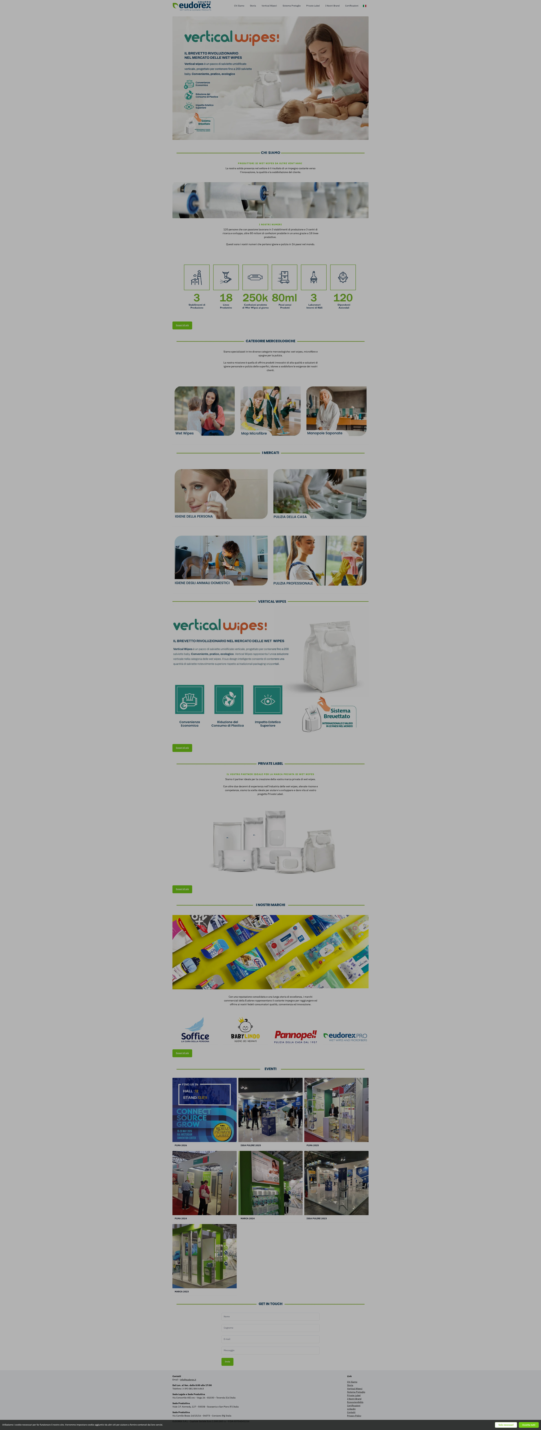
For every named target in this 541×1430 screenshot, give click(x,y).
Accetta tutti (528, 1425)
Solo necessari (506, 1425)
